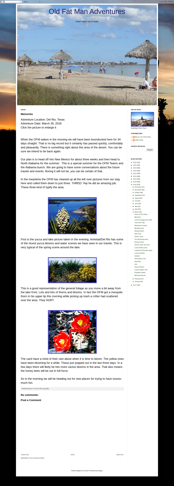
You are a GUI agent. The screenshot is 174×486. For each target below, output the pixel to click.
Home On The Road (140, 214)
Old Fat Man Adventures (87, 11)
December (138, 187)
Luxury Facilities (139, 253)
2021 (135, 176)
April (136, 209)
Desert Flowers (139, 267)
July (136, 201)
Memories (137, 217)
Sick (135, 264)
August (137, 198)
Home (73, 455)
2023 (135, 171)
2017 (135, 285)
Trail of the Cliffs (139, 223)
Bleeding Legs (139, 228)
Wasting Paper (139, 231)
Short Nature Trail (140, 259)
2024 (135, 168)
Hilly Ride (137, 261)
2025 (135, 165)
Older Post (119, 455)
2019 (135, 182)
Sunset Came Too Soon (142, 245)
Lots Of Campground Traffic (143, 220)
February (138, 279)
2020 (135, 179)
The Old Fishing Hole (141, 239)
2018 (135, 184)
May (136, 206)
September (138, 195)
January (137, 281)
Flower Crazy (138, 236)
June (136, 203)
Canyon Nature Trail (140, 270)
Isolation (137, 256)
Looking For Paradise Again (143, 250)
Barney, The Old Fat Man (143, 137)
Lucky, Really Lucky (140, 248)
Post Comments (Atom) (36, 458)
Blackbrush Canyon (140, 225)
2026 (135, 162)
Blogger (100, 471)
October (137, 192)
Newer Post (25, 455)
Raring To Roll (139, 242)
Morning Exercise (140, 275)
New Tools (137, 234)
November (138, 190)
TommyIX (86, 471)
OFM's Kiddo (139, 140)
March (137, 212)
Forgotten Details (139, 272)
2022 (135, 173)
